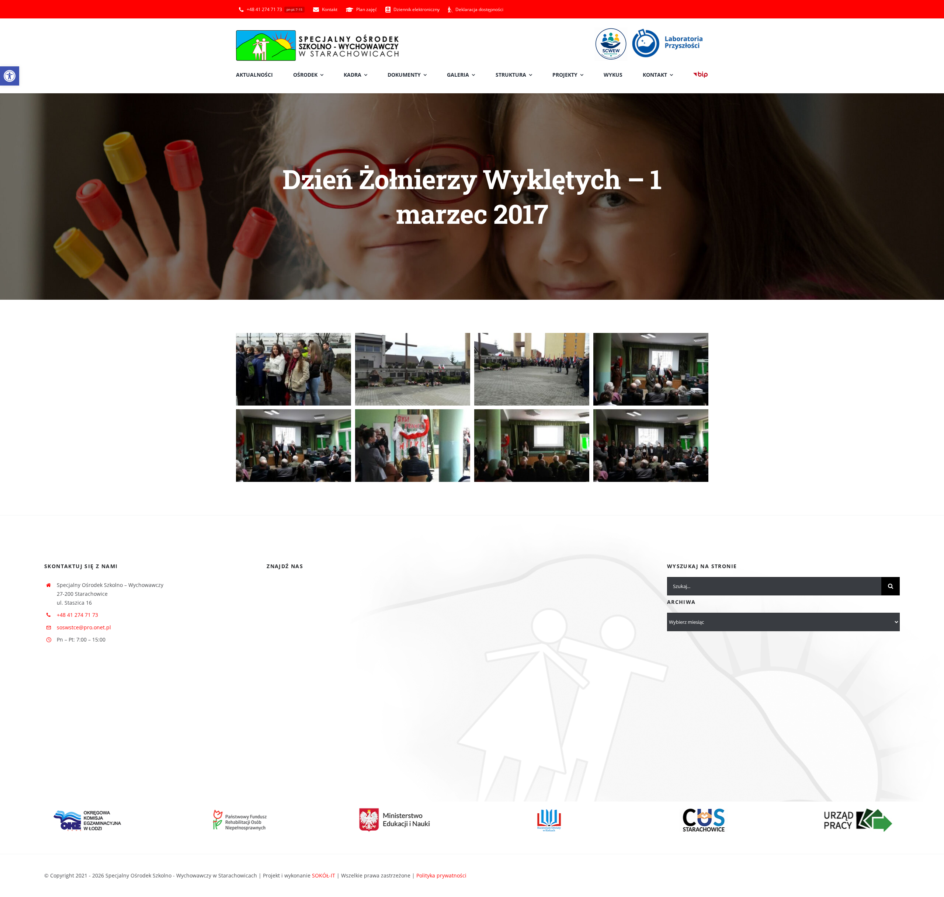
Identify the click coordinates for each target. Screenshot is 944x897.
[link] (9, 76)
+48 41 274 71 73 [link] (77, 614)
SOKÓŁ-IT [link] (323, 875)
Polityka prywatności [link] (441, 875)
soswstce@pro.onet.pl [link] (84, 627)
